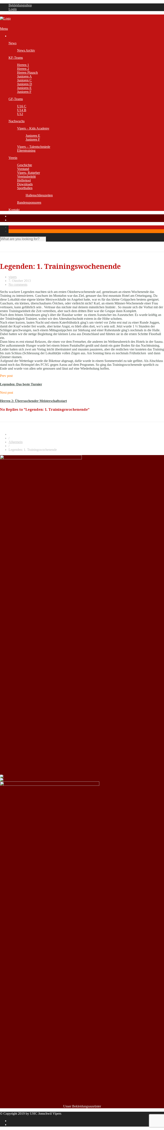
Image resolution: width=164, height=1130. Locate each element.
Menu (4, 28)
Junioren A (24, 76)
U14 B (21, 110)
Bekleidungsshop (20, 5)
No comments (18, 284)
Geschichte (24, 165)
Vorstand (23, 169)
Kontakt (14, 210)
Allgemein (16, 442)
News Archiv (26, 50)
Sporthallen (24, 188)
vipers (13, 277)
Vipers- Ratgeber (28, 172)
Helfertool (24, 180)
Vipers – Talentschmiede (33, 146)
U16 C (21, 106)
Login (13, 9)
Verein (13, 158)
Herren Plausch (27, 72)
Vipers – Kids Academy (33, 128)
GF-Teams (16, 99)
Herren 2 (23, 69)
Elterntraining (26, 150)
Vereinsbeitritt (26, 176)
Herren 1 (23, 65)
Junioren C (24, 80)
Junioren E (24, 88)
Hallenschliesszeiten (39, 195)
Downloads (25, 184)
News (12, 43)
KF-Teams (16, 57)
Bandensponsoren (29, 202)
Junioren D (24, 84)
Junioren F (24, 92)
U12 (20, 114)
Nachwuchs (17, 121)
